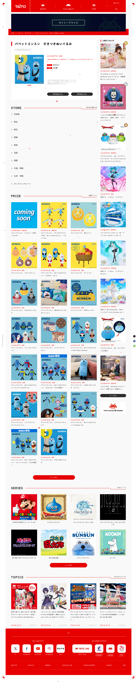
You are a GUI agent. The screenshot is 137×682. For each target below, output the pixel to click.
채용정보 (48, 665)
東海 (16, 145)
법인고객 (116, 3)
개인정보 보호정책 (89, 665)
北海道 (17, 114)
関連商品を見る (82, 94)
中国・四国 (18, 168)
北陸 (16, 153)
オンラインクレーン (22, 184)
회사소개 (31, 665)
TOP (13, 33)
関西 (16, 160)
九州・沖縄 (18, 176)
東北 (16, 122)
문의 (124, 665)
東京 (16, 130)
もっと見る (54, 477)
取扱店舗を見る (58, 94)
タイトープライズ (25, 33)
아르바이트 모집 (67, 665)
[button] (29, 85)
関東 (16, 137)
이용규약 (109, 665)
